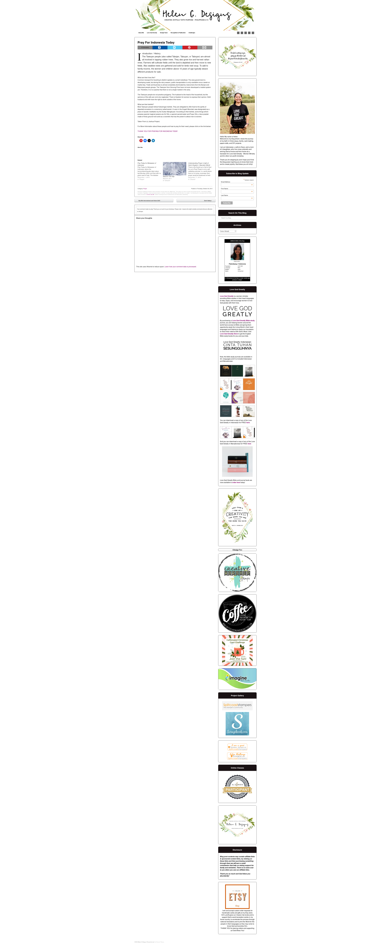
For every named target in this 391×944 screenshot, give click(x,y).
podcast (234, 279)
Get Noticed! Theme (159, 942)
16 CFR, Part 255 (150, 194)
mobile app (247, 278)
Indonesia (242, 264)
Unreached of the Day (232, 278)
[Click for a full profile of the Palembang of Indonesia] (237, 259)
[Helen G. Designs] (195, 15)
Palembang (233, 264)
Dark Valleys (209, 201)
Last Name (237, 195)
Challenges (192, 33)
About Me (141, 33)
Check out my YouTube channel (249, 33)
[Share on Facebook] (160, 48)
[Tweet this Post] (174, 48)
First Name (237, 188)
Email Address (237, 182)
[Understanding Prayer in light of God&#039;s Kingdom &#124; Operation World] (201, 171)
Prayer (145, 188)
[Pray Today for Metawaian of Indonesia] (150, 171)
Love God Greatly (152, 33)
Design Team (164, 33)
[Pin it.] (189, 48)
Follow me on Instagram (245, 33)
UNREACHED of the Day (237, 241)
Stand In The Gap (168, 176)
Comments (145, 47)
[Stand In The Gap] (174, 168)
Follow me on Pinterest (242, 33)
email (241, 278)
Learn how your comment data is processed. (180, 266)
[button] (225, 371)
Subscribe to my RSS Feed (253, 33)
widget (240, 279)
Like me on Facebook (238, 33)
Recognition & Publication (178, 33)
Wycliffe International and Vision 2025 (148, 201)
